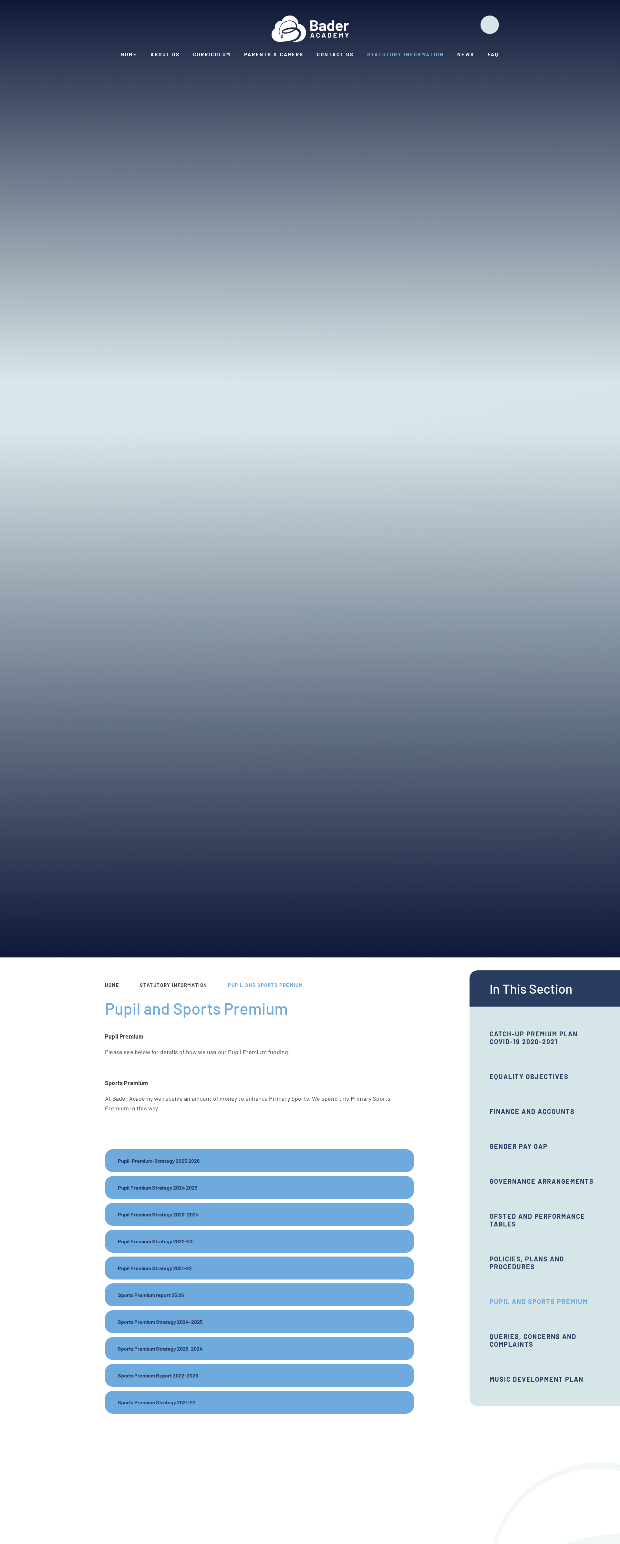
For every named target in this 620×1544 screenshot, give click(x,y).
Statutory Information (173, 985)
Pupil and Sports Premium (265, 985)
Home (112, 985)
